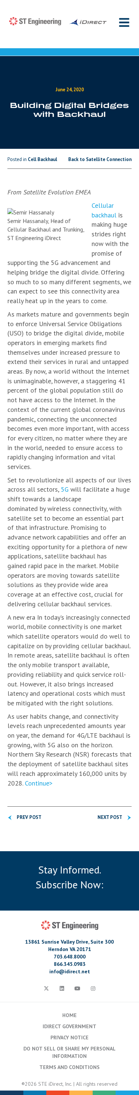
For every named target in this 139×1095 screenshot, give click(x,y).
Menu (124, 22)
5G (65, 489)
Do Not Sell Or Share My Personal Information (69, 1052)
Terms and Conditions (69, 1067)
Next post (109, 817)
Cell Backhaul (42, 159)
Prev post (29, 817)
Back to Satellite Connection (100, 159)
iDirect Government (69, 1026)
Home (69, 1015)
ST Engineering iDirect (58, 21)
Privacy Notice (69, 1037)
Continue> (39, 783)
